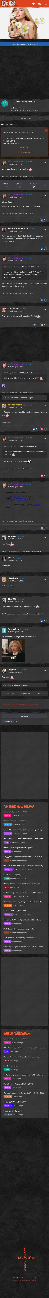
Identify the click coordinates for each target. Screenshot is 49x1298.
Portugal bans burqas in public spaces (19, 937)
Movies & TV (17, 887)
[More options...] (45, 162)
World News (17, 851)
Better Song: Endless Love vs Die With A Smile (23, 892)
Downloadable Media (20, 878)
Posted (15, 164)
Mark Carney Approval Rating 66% (18, 847)
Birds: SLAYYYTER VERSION (15, 910)
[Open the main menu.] (46, 3)
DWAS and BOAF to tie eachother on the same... (24, 838)
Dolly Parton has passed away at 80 (18, 928)
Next (41, 118)
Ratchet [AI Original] (12, 874)
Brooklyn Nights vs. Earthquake (16, 811)
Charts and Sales (31, 110)
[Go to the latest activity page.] (33, 3)
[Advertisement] (24, 72)
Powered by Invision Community (24, 1280)
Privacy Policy (19, 1277)
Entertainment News (19, 860)
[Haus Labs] (24, 24)
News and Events (21, 833)
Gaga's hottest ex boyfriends (15, 820)
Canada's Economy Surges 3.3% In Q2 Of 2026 (23, 901)
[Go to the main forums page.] (39, 3)
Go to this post (24, 152)
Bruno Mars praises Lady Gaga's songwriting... (23, 829)
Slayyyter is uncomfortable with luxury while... (23, 856)
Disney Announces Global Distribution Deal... (22, 883)
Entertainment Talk (20, 896)
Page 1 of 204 (26, 118)
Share (25, 716)
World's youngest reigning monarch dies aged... (24, 946)
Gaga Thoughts (19, 815)
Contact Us (31, 1277)
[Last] (46, 118)
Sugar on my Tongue (12, 1110)
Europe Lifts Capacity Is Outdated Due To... (22, 919)
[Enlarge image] (13, 650)
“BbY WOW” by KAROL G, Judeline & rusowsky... (24, 865)
